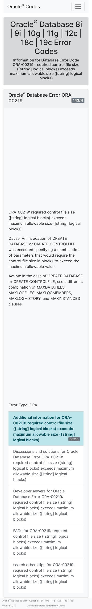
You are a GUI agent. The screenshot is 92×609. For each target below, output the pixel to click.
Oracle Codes (23, 6)
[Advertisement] (46, 161)
